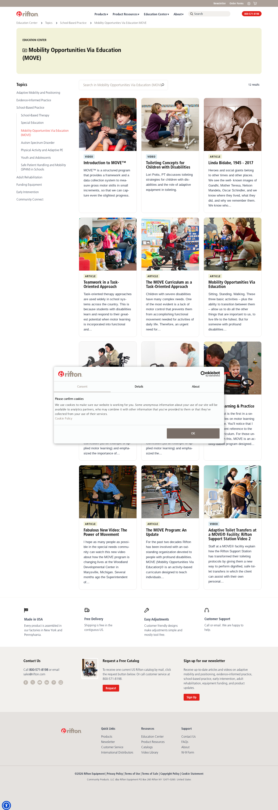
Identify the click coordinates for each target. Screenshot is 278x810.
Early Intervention (27, 192)
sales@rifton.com (34, 674)
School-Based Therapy (35, 115)
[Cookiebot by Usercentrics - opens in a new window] (203, 374)
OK (193, 433)
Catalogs (147, 747)
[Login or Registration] (249, 3)
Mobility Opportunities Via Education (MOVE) (45, 133)
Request (111, 688)
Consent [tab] (82, 386)
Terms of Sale (150, 773)
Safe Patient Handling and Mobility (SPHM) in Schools (43, 167)
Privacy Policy (115, 773)
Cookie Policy (63, 418)
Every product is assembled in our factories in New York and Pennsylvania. (43, 630)
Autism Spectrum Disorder (37, 143)
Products (100, 14)
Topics (49, 23)
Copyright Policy (169, 773)
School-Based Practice (73, 23)
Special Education (32, 123)
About (178, 14)
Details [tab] (139, 386)
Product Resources (125, 14)
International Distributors (117, 752)
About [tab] (196, 386)
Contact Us (188, 736)
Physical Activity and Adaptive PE (42, 150)
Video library (149, 752)
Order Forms (237, 3)
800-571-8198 (251, 13)
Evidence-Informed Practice (33, 100)
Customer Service (112, 747)
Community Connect (29, 199)
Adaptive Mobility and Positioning (38, 92)
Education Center (155, 14)
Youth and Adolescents (36, 157)
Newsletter (220, 3)
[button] (6, 805)
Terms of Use (132, 773)
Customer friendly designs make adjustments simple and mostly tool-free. (163, 630)
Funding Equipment (29, 184)
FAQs (184, 742)
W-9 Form (187, 752)
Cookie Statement (192, 773)
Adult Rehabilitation (29, 177)
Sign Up (191, 697)
